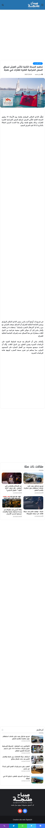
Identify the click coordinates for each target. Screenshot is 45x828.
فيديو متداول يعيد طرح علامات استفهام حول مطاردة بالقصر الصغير (33, 488)
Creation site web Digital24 (22, 820)
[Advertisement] (22, 34)
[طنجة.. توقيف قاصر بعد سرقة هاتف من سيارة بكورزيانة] (33, 502)
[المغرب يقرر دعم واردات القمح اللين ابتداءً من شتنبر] (37, 769)
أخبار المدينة (38, 63)
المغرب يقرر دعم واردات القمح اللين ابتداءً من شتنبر (16, 767)
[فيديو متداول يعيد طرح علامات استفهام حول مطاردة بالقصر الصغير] (33, 478)
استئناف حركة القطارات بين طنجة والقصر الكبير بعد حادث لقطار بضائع (16, 758)
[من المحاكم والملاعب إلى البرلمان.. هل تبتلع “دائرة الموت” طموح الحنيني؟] (12, 478)
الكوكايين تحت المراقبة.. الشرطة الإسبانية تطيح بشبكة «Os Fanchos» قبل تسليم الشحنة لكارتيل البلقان (16, 748)
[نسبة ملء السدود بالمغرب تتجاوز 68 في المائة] (37, 779)
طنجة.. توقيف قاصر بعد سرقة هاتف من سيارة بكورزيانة (33, 512)
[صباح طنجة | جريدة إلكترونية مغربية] (34, 5)
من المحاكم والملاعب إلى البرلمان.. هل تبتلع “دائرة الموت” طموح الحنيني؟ (13, 488)
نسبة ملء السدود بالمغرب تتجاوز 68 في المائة (16, 777)
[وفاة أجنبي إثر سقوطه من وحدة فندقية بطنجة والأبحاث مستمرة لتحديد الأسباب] (12, 502)
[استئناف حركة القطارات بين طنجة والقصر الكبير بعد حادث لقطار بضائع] (37, 760)
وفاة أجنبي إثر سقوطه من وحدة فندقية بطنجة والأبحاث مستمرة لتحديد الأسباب (12, 511)
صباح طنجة (38, 74)
